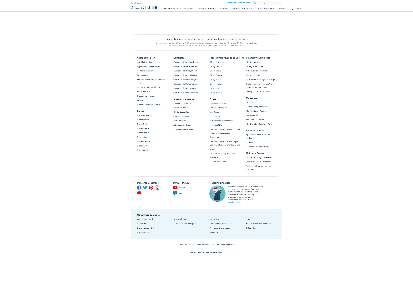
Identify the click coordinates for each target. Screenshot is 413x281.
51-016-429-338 (236, 39)
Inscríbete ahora (234, 202)
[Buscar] (255, 2)
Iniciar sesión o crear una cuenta (238, 3)
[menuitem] (178, 8)
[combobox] (267, 2)
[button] (295, 8)
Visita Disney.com (137, 3)
